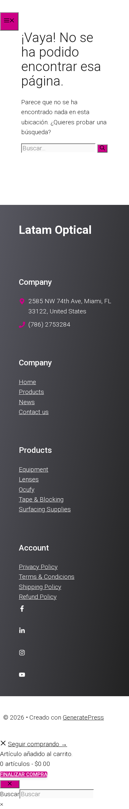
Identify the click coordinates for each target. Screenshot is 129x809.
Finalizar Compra (23, 774)
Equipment (33, 469)
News (27, 402)
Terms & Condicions (46, 576)
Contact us (34, 412)
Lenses (29, 479)
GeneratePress (83, 717)
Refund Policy (38, 597)
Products (31, 392)
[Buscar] (102, 148)
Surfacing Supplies (45, 509)
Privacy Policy (38, 567)
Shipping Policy (40, 587)
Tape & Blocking (41, 499)
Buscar (10, 794)
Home (27, 382)
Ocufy (26, 489)
